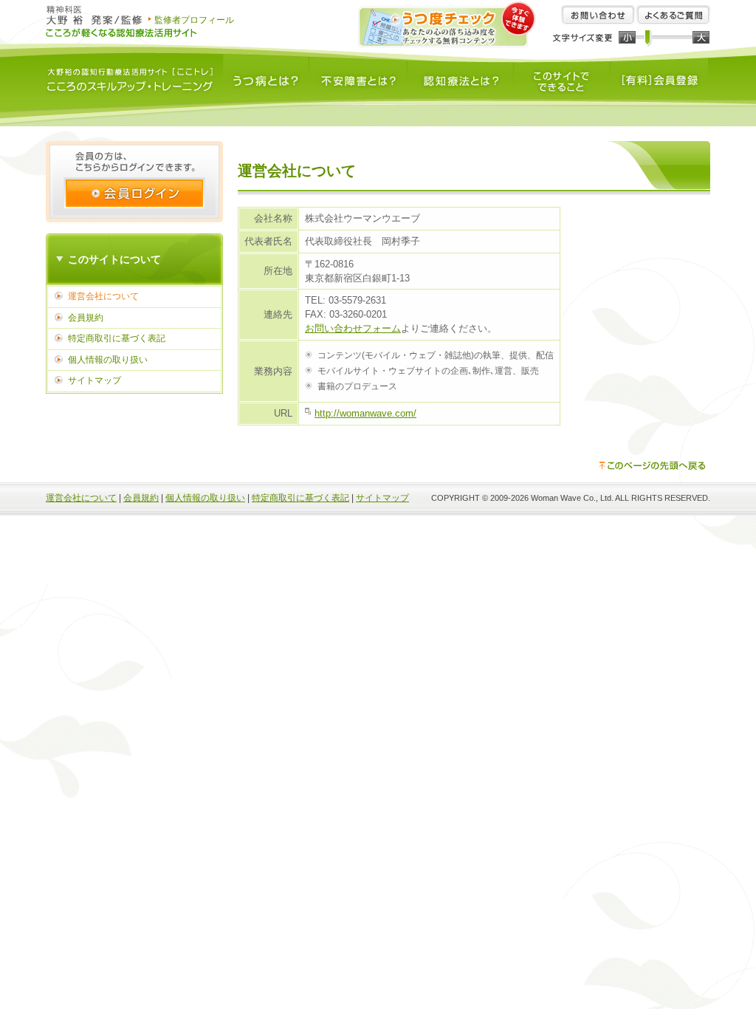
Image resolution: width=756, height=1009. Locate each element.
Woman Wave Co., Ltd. (572, 497)
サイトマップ (94, 380)
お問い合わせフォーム (353, 328)
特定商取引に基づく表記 (116, 338)
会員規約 (85, 317)
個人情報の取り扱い (108, 360)
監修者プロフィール (194, 20)
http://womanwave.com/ (365, 413)
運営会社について (103, 296)
